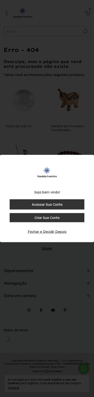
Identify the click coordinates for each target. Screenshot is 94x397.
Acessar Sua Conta (47, 204)
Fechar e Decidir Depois (47, 232)
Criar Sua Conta (47, 218)
